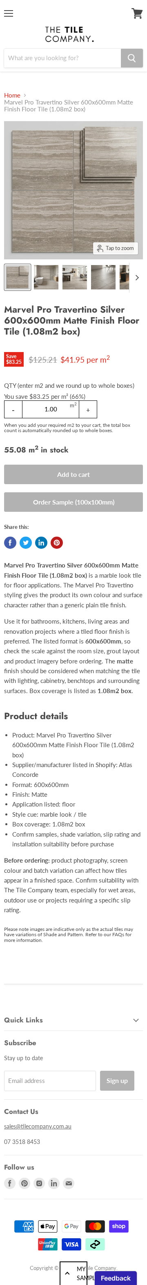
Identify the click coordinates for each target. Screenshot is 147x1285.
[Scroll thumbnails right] (135, 278)
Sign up (117, 1080)
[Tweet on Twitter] (26, 543)
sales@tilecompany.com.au (37, 1126)
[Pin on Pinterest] (57, 543)
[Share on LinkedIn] (41, 543)
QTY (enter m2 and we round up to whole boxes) (69, 385)
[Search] (132, 58)
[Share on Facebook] (10, 543)
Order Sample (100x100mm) (73, 502)
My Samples (82, 1273)
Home (12, 95)
